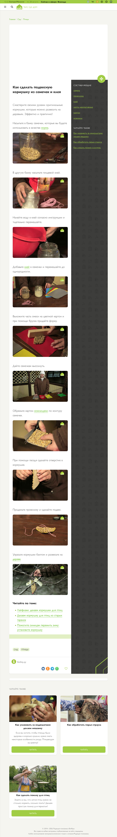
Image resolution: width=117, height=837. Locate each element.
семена (76, 90)
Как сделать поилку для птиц (87, 147)
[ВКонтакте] (43, 669)
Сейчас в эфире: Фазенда (53, 2)
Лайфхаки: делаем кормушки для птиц (39, 610)
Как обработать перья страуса (87, 141)
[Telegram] (52, 669)
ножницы (77, 118)
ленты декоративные (83, 107)
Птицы (26, 19)
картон (76, 112)
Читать (33, 749)
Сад (19, 19)
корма (44, 127)
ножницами (41, 410)
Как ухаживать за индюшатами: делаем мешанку (88, 134)
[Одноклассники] (48, 669)
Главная (12, 19)
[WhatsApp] (57, 669)
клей (27, 267)
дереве (17, 559)
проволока (78, 95)
